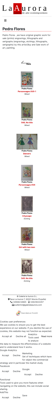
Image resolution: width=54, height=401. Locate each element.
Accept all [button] (7, 336)
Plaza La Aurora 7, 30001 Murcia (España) (27, 299)
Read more (46, 336)
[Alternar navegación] (5, 20)
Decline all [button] (21, 336)
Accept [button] (5, 355)
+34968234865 (19, 302)
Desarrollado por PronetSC (29, 313)
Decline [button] (16, 355)
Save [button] (24, 395)
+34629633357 (37, 302)
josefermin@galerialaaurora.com (28, 305)
